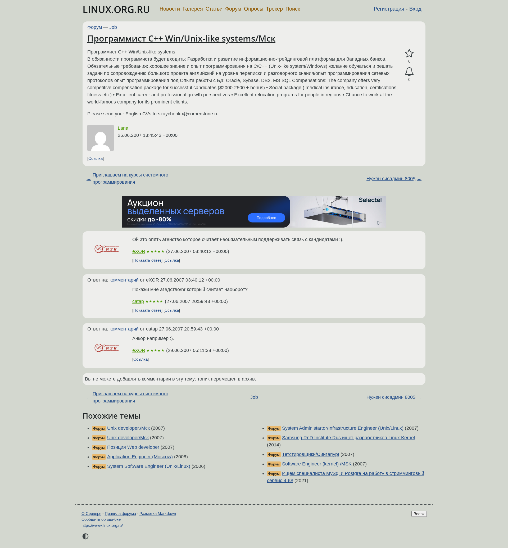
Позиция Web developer (133, 447)
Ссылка (95, 158)
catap (138, 301)
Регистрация (389, 9)
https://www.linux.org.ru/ (102, 525)
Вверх (419, 513)
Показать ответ (147, 260)
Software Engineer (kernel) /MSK (317, 464)
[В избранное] (409, 53)
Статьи (214, 9)
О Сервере (91, 513)
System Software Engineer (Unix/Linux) (148, 466)
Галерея (193, 9)
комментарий (124, 280)
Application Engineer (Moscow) (140, 456)
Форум (233, 9)
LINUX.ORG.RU (116, 9)
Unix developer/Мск (128, 437)
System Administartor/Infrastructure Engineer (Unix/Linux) (342, 428)
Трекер (274, 9)
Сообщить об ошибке (101, 519)
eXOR (138, 251)
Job (113, 27)
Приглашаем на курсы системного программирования (130, 178)
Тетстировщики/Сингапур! (310, 454)
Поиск (292, 9)
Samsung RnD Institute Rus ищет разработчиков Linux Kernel (348, 437)
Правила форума (120, 513)
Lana (123, 128)
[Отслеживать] (409, 71)
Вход (415, 9)
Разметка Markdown (157, 513)
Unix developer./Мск (128, 428)
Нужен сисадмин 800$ (390, 178)
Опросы (253, 9)
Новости (170, 9)
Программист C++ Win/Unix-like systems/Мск (181, 38)
